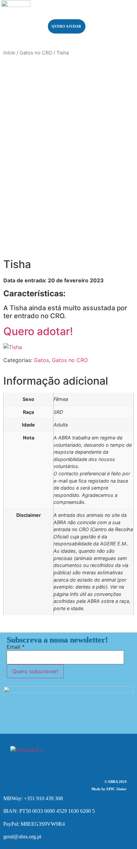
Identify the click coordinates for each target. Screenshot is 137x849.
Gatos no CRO (36, 53)
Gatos (41, 360)
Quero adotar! (38, 331)
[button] (112, 19)
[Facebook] (58, 753)
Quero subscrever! (35, 671)
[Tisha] (12, 347)
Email (16, 646)
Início (9, 53)
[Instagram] (78, 753)
